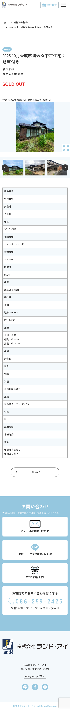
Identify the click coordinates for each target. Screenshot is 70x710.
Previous (5, 167)
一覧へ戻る (35, 472)
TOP (4, 22)
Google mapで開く (35, 676)
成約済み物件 (21, 22)
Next (65, 167)
